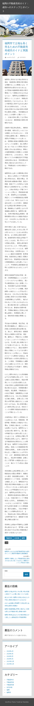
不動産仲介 (10, 680)
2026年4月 (10, 651)
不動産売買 (10, 685)
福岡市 (23, 538)
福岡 (8, 690)
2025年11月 (10, 664)
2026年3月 (10, 654)
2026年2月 (10, 656)
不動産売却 (9, 538)
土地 (6, 542)
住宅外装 (16, 538)
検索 (6, 571)
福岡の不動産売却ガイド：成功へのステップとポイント (15, 7)
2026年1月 (10, 659)
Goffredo (23, 57)
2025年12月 (10, 661)
